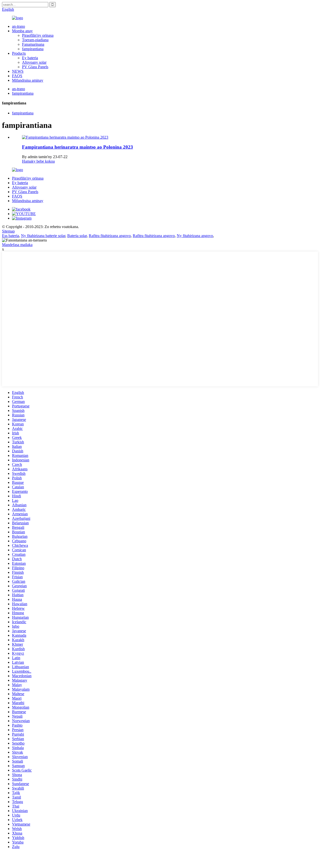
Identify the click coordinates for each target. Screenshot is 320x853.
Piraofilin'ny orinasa (38, 35)
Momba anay (22, 31)
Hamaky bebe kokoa (38, 161)
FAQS (17, 76)
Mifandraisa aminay (27, 80)
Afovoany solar (34, 62)
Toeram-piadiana (35, 40)
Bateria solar (77, 236)
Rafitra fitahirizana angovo (110, 236)
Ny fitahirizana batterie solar (43, 236)
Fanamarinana (33, 44)
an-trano (18, 26)
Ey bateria (30, 58)
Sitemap (8, 231)
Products (19, 53)
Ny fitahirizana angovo (195, 236)
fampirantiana (33, 49)
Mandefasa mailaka (17, 245)
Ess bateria (10, 236)
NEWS (18, 71)
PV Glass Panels (35, 67)
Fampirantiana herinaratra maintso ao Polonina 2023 (77, 147)
